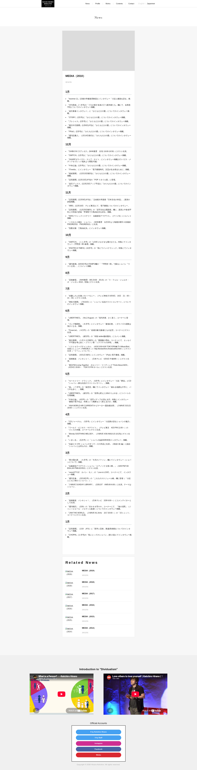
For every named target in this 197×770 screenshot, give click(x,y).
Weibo (98, 755)
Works (108, 4)
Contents (119, 4)
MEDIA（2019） (89, 571)
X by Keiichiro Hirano (98, 732)
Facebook (98, 749)
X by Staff (98, 738)
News (87, 4)
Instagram (98, 743)
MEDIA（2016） (89, 605)
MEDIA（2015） (89, 616)
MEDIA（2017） (89, 594)
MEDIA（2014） (89, 628)
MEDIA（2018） (89, 582)
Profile (97, 4)
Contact (131, 4)
